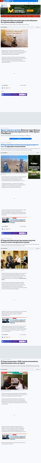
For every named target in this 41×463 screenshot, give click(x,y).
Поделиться (38, 27)
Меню (1, 1)
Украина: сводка (20, 16)
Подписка (38, 3)
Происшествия (5, 18)
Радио (30, 3)
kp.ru (25, 85)
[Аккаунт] (39, 1)
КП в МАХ (24, 16)
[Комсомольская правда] (7, 1)
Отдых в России (29, 16)
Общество (5, 238)
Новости (6, 16)
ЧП (3, 91)
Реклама (34, 3)
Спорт (4, 459)
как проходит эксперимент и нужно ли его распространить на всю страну (18, 221)
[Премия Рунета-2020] (12, 1)
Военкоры (15, 16)
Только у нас (10, 16)
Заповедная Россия (35, 16)
